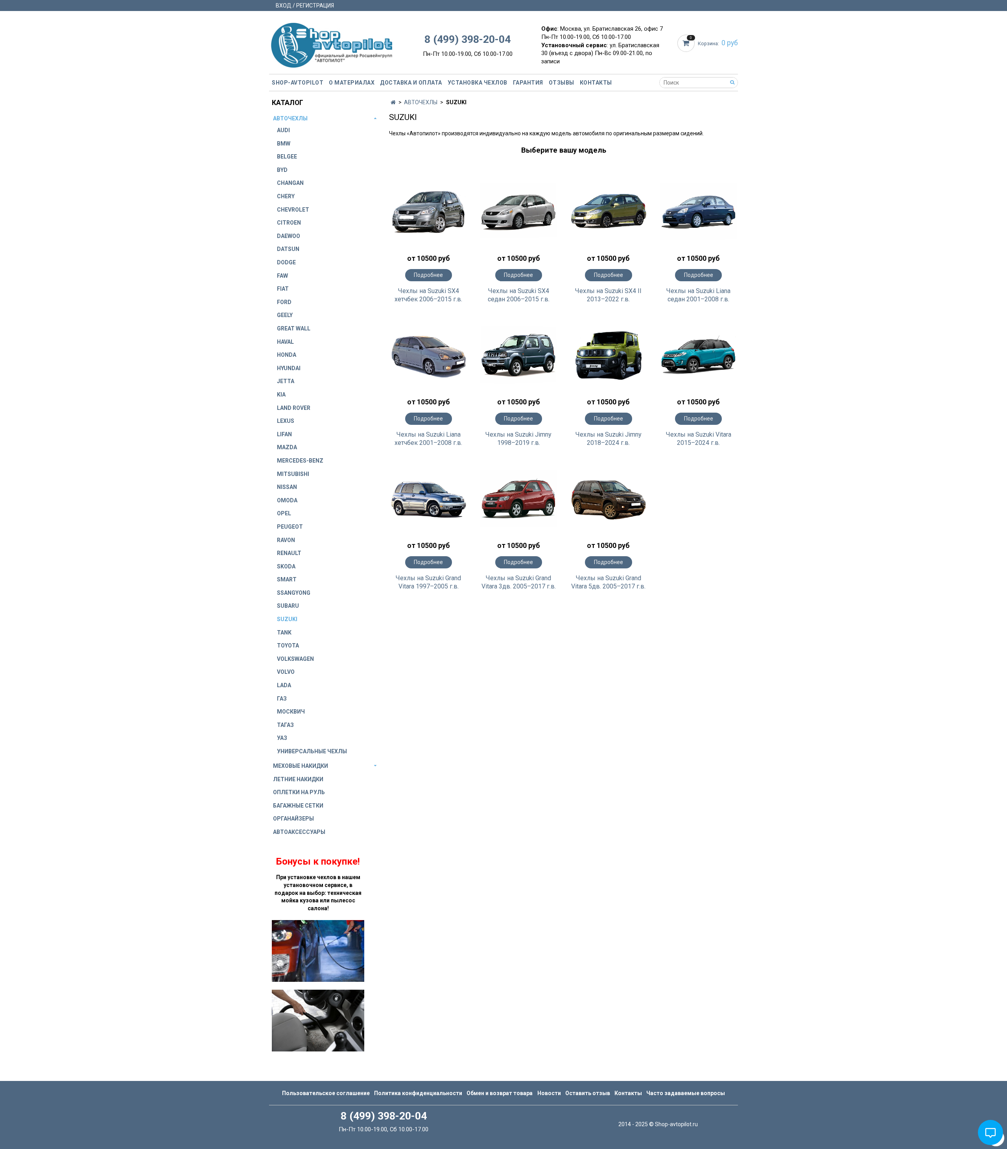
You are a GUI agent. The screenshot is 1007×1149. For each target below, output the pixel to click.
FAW (282, 276)
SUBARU (288, 606)
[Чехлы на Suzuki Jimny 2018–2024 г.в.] (608, 355)
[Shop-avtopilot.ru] (331, 43)
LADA (284, 685)
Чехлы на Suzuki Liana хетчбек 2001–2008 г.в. (428, 438)
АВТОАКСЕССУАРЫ (299, 832)
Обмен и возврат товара (500, 1093)
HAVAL (285, 342)
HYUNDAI (289, 368)
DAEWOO (288, 236)
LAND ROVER (293, 408)
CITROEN (289, 222)
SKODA (286, 566)
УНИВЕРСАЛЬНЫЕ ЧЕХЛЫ (312, 751)
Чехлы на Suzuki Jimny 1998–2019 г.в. (518, 438)
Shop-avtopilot (297, 82)
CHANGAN (290, 183)
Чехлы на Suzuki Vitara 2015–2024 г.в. (698, 438)
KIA (281, 394)
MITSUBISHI (293, 474)
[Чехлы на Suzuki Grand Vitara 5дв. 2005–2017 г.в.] (608, 499)
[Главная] (393, 102)
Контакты (596, 82)
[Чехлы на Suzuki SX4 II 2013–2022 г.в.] (608, 211)
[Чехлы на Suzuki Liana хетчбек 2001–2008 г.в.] (429, 355)
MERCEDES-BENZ (300, 460)
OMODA (287, 500)
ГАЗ (282, 698)
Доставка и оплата (411, 82)
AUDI (283, 130)
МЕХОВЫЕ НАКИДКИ (300, 766)
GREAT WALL (293, 328)
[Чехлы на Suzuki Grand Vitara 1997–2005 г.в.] (429, 499)
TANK (284, 632)
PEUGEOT (290, 527)
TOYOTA (288, 645)
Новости (549, 1093)
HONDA (286, 355)
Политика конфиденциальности (418, 1093)
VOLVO (286, 672)
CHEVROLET (293, 210)
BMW (283, 143)
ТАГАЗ (285, 725)
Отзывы (561, 82)
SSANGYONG (293, 593)
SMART (287, 579)
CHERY (286, 196)
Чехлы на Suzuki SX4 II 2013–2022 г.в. (608, 295)
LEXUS (285, 421)
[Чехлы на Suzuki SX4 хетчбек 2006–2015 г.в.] (429, 211)
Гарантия (528, 82)
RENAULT (289, 553)
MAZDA (287, 447)
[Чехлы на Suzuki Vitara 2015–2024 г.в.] (698, 355)
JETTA (285, 381)
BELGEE (287, 156)
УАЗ (282, 738)
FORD (284, 302)
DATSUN (288, 249)
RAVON (286, 540)
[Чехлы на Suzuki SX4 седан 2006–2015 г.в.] (518, 211)
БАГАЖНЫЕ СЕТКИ (298, 805)
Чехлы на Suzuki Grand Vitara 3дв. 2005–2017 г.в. (518, 582)
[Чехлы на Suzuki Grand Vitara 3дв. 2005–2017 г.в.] (518, 499)
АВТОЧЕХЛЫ (420, 102)
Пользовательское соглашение (326, 1093)
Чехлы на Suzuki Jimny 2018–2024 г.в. (608, 438)
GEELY (285, 315)
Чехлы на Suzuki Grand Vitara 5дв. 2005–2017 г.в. (608, 582)
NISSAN (287, 487)
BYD (282, 170)
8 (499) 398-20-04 (467, 39)
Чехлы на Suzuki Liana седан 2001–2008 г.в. (698, 295)
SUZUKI (287, 619)
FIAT (283, 289)
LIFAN (284, 434)
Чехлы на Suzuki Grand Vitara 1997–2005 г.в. (428, 582)
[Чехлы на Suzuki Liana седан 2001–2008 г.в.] (698, 211)
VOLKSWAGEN (295, 659)
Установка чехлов (477, 82)
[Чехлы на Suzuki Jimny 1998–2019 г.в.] (518, 355)
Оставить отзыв (587, 1093)
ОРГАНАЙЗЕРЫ (293, 818)
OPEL (284, 513)
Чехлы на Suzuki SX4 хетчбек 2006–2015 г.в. (428, 295)
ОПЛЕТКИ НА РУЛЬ (299, 792)
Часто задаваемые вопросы (685, 1093)
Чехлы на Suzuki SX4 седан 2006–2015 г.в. (519, 295)
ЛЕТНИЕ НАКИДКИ (298, 779)
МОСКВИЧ (291, 711)
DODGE (286, 262)
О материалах (351, 82)
